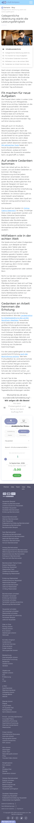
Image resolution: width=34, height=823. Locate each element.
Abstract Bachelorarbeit (10, 519)
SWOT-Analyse (7, 782)
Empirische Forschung (9, 659)
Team (18, 487)
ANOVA (4, 696)
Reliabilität (5, 661)
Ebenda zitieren (7, 701)
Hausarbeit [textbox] (9, 441)
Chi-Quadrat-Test (8, 707)
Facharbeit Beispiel (8, 617)
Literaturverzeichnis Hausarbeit (12, 506)
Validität (5, 666)
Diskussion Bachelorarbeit (11, 540)
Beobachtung (6, 655)
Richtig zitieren (7, 626)
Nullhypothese (7, 710)
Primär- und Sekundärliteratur (12, 717)
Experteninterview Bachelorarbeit (13, 554)
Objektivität (6, 670)
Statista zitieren (7, 629)
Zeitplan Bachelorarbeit (10, 778)
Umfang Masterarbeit (9, 589)
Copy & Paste (6, 705)
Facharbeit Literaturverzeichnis (12, 602)
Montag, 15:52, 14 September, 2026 (17, 465)
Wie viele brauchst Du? (17, 453)
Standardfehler (7, 694)
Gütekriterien (6, 642)
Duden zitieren (7, 648)
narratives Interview (8, 644)
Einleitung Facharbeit (9, 598)
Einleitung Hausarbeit (9, 567)
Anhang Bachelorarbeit (10, 547)
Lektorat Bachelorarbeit (10, 584)
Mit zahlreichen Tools (10, 145)
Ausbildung (11, 431)
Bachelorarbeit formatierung (12, 615)
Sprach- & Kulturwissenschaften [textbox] (16, 447)
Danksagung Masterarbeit (11, 573)
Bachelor (24, 431)
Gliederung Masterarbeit (10, 571)
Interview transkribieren (10, 725)
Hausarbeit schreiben (9, 609)
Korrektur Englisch (8, 640)
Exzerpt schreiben (8, 780)
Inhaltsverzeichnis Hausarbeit (12, 580)
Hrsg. (4, 756)
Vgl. (3, 767)
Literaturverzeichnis (8, 740)
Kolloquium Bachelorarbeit (11, 556)
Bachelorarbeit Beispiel (10, 527)
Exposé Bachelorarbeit (9, 517)
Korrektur (11, 422)
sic (3, 679)
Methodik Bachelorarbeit (10, 538)
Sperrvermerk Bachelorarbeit (12, 558)
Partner (4, 771)
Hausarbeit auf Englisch (10, 789)
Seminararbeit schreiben (10, 611)
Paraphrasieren (7, 763)
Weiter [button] (17, 475)
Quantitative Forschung (10, 723)
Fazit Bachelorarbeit (9, 532)
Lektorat (23, 422)
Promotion (23, 435)
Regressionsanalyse (8, 690)
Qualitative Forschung (9, 721)
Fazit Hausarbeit (7, 521)
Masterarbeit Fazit (8, 569)
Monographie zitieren (9, 738)
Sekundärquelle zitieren (10, 754)
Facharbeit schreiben (9, 600)
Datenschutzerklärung (7, 803)
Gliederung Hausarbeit (9, 796)
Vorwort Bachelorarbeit (10, 543)
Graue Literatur (7, 732)
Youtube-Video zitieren (9, 758)
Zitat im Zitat (6, 624)
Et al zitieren (6, 631)
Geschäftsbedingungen (8, 806)
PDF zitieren (6, 742)
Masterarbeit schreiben (10, 613)
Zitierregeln (6, 749)
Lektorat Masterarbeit (9, 587)
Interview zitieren (8, 736)
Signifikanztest (7, 688)
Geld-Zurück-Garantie (7, 808)
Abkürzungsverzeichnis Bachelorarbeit (15, 552)
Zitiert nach (6, 752)
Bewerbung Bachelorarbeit (11, 604)
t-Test (4, 681)
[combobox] (17, 441)
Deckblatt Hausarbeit (9, 508)
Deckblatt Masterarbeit (10, 793)
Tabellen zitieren (7, 673)
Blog (28, 487)
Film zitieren (6, 765)
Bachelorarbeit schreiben (10, 594)
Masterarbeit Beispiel (9, 582)
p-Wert (4, 686)
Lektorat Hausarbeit (8, 619)
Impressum (20, 808)
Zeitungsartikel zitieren (10, 650)
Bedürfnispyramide (8, 784)
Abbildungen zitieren (9, 633)
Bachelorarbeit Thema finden (12, 563)
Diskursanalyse (7, 646)
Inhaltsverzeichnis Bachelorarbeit (13, 536)
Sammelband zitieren (9, 712)
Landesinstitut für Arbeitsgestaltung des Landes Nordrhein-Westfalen (16, 317)
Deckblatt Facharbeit (9, 596)
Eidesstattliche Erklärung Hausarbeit (14, 798)
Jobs (12, 487)
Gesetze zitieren (7, 663)
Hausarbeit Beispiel (8, 501)
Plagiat (4, 703)
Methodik (5, 635)
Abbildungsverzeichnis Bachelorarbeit (14, 549)
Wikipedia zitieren (8, 692)
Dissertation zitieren (9, 773)
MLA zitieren (6, 747)
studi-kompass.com (22, 812)
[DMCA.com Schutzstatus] (8, 497)
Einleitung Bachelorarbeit (10, 512)
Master (10, 435)
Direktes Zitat (6, 769)
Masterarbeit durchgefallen (11, 800)
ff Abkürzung (6, 677)
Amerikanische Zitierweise (11, 734)
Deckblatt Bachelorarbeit (10, 510)
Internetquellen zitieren (10, 657)
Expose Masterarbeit (9, 565)
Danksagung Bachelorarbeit (11, 525)
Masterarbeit (6, 727)
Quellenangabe (7, 786)
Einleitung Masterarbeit (10, 578)
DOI (3, 675)
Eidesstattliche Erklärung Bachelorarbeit (15, 523)
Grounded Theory (8, 719)
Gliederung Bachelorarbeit (11, 503)
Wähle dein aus (17, 427)
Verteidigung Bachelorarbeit (11, 534)
